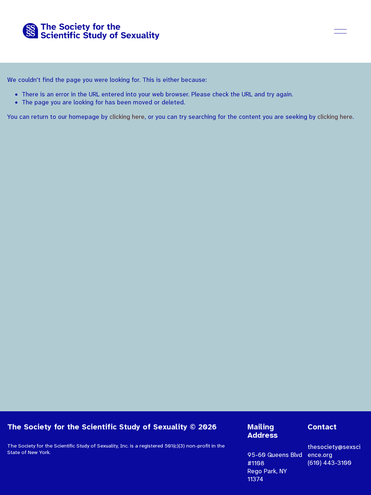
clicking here (127, 117)
